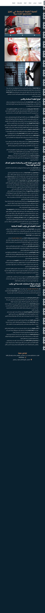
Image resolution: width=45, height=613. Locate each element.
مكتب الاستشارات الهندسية (32, 288)
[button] (34, 35)
